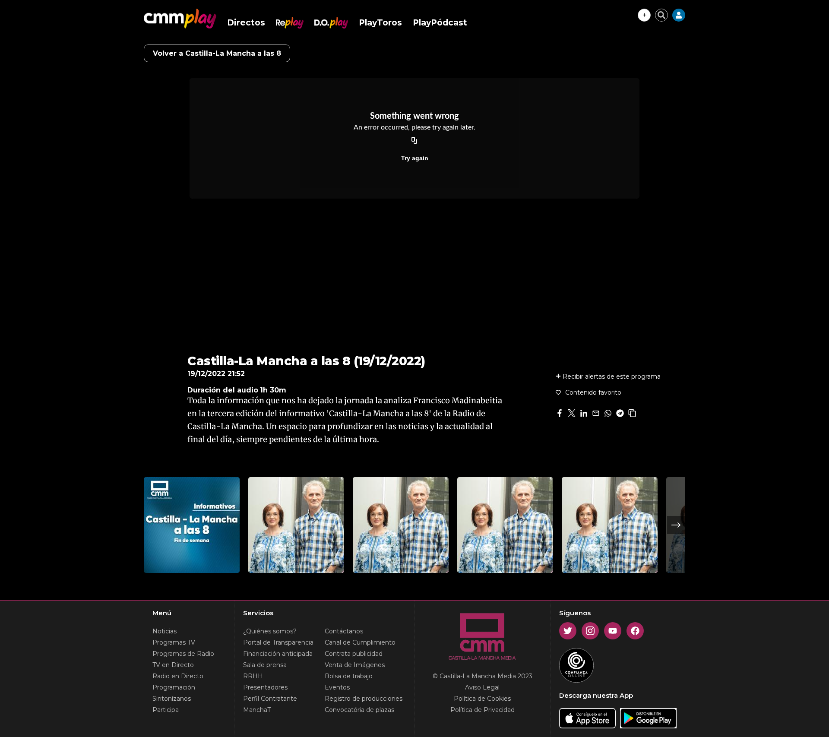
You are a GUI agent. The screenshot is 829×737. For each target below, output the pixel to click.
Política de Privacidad (482, 710)
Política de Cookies (482, 698)
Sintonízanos (171, 698)
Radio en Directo (177, 676)
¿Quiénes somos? (270, 631)
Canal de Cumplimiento (360, 642)
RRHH (253, 676)
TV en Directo (173, 665)
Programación (173, 687)
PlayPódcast (440, 23)
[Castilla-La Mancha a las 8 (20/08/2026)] (401, 525)
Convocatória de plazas (359, 710)
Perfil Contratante (270, 698)
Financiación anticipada (278, 654)
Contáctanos (344, 631)
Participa (165, 710)
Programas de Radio (183, 654)
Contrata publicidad (354, 654)
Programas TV (173, 642)
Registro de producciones (363, 698)
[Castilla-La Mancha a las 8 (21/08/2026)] (296, 525)
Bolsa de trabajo (349, 676)
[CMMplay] (180, 18)
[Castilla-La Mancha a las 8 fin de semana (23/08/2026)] (192, 525)
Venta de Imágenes (355, 665)
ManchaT (257, 710)
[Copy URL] (414, 141)
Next (676, 525)
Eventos (337, 687)
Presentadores (265, 687)
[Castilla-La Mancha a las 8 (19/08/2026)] (505, 525)
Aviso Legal (482, 687)
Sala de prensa (265, 665)
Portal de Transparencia (278, 642)
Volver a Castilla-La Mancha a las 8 (217, 53)
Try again (414, 158)
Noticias (164, 631)
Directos (246, 23)
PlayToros (380, 23)
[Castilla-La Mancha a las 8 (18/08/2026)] (610, 525)
